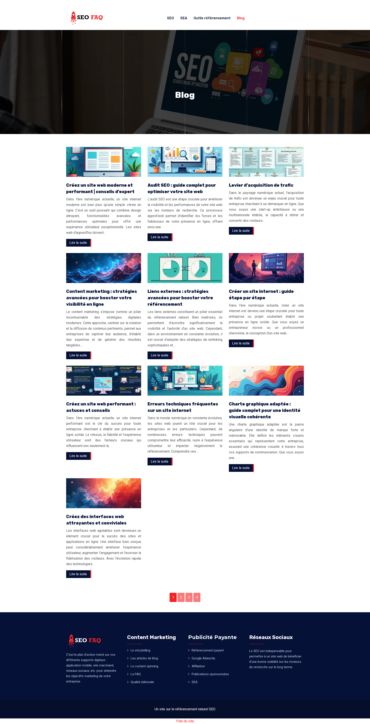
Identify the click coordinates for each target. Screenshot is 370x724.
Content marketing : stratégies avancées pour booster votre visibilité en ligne (101, 298)
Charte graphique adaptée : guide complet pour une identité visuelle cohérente (264, 410)
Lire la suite (78, 243)
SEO (170, 18)
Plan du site (185, 721)
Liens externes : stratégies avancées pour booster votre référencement (180, 298)
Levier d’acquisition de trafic (261, 185)
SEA (183, 18)
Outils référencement (212, 18)
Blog (241, 18)
